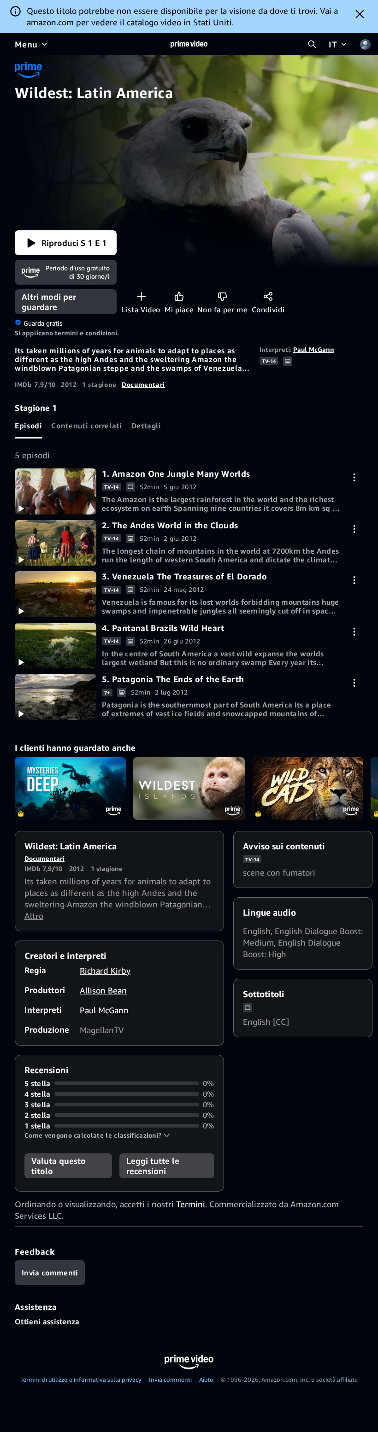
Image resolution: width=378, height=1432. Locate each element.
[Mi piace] (179, 296)
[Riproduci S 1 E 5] (55, 697)
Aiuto (206, 1379)
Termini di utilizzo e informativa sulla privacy (81, 1379)
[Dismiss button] (359, 14)
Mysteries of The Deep (70, 788)
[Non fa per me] (222, 296)
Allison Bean (103, 990)
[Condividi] (268, 296)
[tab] (28, 426)
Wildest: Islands (188, 788)
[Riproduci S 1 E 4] (55, 646)
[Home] (189, 44)
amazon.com (50, 22)
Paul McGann (313, 349)
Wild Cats (307, 788)
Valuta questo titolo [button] (58, 1166)
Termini (190, 1204)
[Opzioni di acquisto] (354, 477)
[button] (66, 242)
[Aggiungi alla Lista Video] (141, 296)
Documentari (143, 384)
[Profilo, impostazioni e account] (365, 44)
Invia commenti (170, 1379)
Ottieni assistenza (47, 1321)
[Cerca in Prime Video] (312, 44)
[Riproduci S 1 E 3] (55, 594)
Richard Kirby (105, 970)
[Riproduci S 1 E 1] (55, 491)
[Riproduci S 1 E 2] (55, 543)
